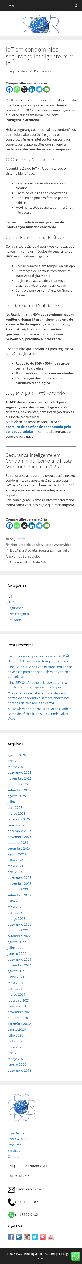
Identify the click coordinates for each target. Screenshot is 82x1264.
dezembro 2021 (19, 959)
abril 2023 (15, 912)
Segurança (18, 538)
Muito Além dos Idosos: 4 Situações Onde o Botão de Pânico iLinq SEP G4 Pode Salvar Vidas (40, 713)
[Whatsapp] (17, 89)
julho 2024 (15, 860)
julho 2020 (15, 1035)
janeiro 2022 (17, 953)
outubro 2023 (18, 889)
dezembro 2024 (19, 831)
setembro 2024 (19, 848)
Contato (13, 1156)
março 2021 (17, 994)
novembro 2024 (20, 837)
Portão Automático (57, 544)
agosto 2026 (17, 755)
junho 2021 (16, 977)
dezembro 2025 (19, 772)
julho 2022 (15, 947)
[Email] (46, 89)
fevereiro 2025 (19, 819)
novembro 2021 (20, 965)
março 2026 (17, 766)
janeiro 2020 (17, 1064)
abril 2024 (15, 872)
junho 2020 (16, 1041)
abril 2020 (15, 1053)
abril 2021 (15, 988)
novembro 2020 (20, 1012)
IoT (10, 596)
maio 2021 (15, 982)
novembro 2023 (20, 883)
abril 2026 (15, 761)
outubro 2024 (18, 842)
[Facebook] (9, 89)
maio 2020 (15, 1047)
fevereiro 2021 (19, 1000)
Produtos (14, 1145)
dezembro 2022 (19, 924)
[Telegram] (39, 89)
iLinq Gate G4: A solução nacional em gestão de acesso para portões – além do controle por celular (40, 672)
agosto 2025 (17, 796)
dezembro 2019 (19, 1070)
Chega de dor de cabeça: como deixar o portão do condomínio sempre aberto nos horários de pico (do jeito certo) (39, 698)
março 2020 (17, 1058)
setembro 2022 (19, 936)
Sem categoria (18, 614)
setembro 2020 (19, 1023)
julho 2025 (15, 802)
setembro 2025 (19, 790)
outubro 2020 (18, 1017)
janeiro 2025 (17, 825)
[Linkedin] (31, 89)
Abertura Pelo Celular (26, 544)
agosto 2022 (17, 942)
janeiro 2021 (17, 1006)
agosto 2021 (17, 971)
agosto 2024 (17, 854)
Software (14, 619)
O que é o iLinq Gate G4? (28, 562)
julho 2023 (15, 901)
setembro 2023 (19, 895)
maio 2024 (15, 866)
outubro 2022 (18, 930)
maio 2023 (15, 907)
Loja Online (16, 1133)
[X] (24, 89)
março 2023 (17, 918)
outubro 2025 (18, 784)
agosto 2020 (17, 1029)
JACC (11, 602)
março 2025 (17, 813)
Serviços (14, 1150)
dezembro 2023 (19, 877)
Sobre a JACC (17, 1139)
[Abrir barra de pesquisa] (76, 5)
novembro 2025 (20, 778)
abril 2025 (15, 807)
